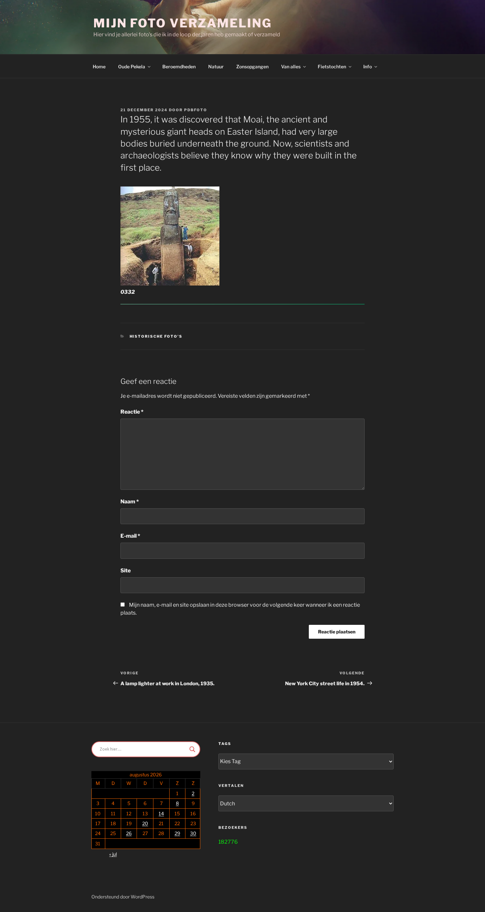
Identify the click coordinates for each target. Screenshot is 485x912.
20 (145, 823)
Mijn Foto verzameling (182, 23)
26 (129, 833)
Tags (224, 743)
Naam (129, 501)
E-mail (130, 536)
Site (125, 570)
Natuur (216, 66)
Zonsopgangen (252, 66)
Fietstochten (332, 66)
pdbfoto (195, 110)
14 (161, 813)
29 (177, 833)
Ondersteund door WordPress (122, 896)
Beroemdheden (179, 66)
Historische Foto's (156, 336)
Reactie (132, 412)
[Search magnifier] (192, 749)
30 (193, 833)
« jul (113, 854)
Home (99, 66)
